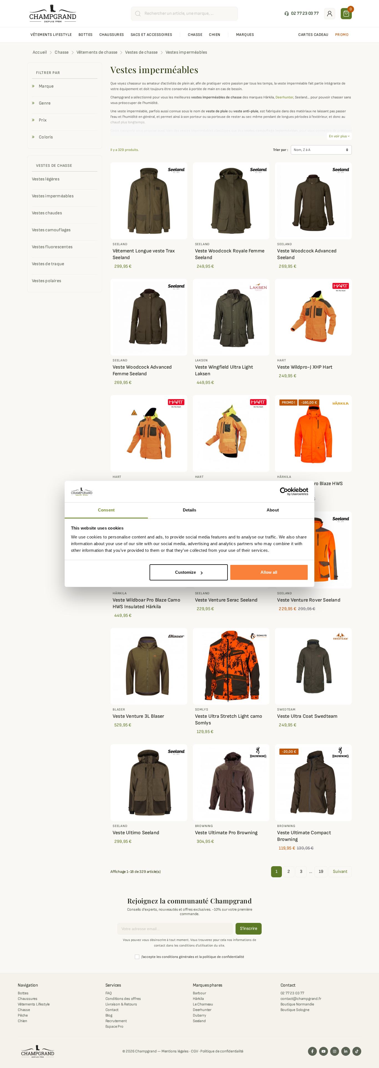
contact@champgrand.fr (301, 998)
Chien (22, 1021)
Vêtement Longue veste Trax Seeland (144, 254)
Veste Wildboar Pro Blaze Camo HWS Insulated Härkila (146, 603)
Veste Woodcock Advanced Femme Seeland (142, 370)
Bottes (23, 993)
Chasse (24, 1009)
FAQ (108, 993)
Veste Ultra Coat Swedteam (307, 716)
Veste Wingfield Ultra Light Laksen (224, 370)
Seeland (199, 1021)
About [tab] (273, 510)
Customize (185, 572)
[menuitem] (51, 34)
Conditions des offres (123, 998)
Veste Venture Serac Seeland (226, 600)
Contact (112, 1009)
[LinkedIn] (345, 1051)
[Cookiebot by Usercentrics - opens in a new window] (284, 492)
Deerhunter (284, 97)
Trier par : (280, 150)
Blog (108, 1015)
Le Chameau (203, 1004)
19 (321, 871)
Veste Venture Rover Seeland (308, 600)
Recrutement (116, 1021)
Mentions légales (175, 1051)
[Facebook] (312, 1051)
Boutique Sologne (295, 1009)
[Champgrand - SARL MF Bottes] (53, 13)
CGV (194, 1051)
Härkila (198, 998)
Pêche (23, 1015)
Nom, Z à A (302, 150)
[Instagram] (334, 1051)
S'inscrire (248, 928)
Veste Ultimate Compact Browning (304, 836)
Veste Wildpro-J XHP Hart (304, 367)
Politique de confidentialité (221, 1051)
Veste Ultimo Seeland (136, 833)
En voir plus (339, 136)
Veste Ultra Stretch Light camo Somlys (228, 719)
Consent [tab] (106, 510)
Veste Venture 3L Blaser (138, 716)
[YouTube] (323, 1051)
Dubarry (199, 1015)
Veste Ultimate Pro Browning (226, 833)
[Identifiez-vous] (329, 13)
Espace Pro (114, 1026)
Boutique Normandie (297, 1004)
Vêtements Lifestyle (34, 1004)
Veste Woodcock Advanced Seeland (307, 254)
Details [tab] (189, 510)
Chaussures (27, 998)
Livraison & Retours (121, 1004)
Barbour (199, 993)
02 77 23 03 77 (292, 993)
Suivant (340, 871)
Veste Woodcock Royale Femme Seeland (229, 254)
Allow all (269, 572)
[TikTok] (356, 1051)
